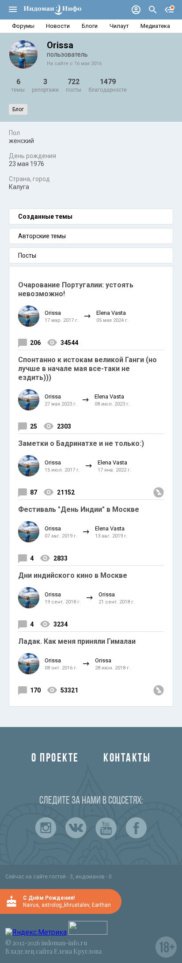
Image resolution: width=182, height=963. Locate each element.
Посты (27, 255)
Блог (18, 109)
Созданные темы (45, 216)
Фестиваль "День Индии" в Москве (78, 509)
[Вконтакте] (76, 828)
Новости (58, 26)
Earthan (101, 905)
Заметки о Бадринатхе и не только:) (81, 443)
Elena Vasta (111, 312)
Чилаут (119, 26)
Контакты (127, 759)
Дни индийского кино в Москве (72, 575)
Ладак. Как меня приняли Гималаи (77, 641)
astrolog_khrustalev (65, 905)
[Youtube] (106, 828)
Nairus (31, 905)
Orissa (53, 312)
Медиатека (155, 26)
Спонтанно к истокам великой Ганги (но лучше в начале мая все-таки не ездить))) (87, 369)
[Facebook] (136, 828)
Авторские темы (42, 236)
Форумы (23, 26)
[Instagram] (46, 828)
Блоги (90, 26)
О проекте (55, 759)
